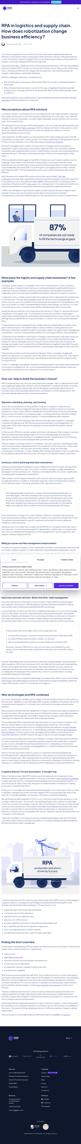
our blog (66, 1015)
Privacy (43, 1083)
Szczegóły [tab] (40, 560)
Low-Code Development (17, 1073)
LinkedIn (46, 1099)
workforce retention (54, 142)
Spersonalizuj (39, 585)
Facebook (46, 1103)
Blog (42, 1080)
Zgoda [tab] (14, 560)
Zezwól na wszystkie (66, 585)
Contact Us (45, 1090)
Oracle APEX (13, 1083)
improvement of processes (48, 985)
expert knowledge (71, 778)
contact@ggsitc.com (16, 1110)
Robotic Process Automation (18, 1080)
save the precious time (13, 957)
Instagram (46, 1106)
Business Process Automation (19, 1076)
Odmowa (15, 585)
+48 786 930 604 (14, 1106)
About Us (44, 1087)
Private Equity (13, 1087)
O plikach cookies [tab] (67, 560)
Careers (49, 1073)
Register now (56, 2)
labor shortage (29, 128)
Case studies (45, 1076)
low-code (32, 184)
